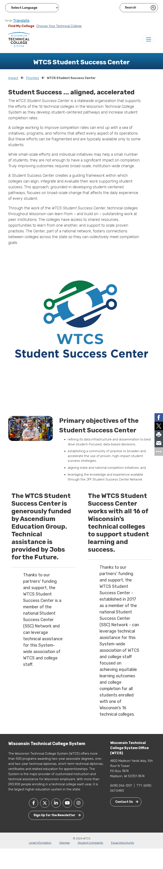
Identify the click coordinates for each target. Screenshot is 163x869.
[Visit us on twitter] (44, 803)
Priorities (32, 78)
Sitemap (64, 842)
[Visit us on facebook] (33, 803)
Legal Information (40, 842)
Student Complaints (90, 842)
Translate (21, 20)
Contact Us (124, 802)
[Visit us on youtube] (67, 803)
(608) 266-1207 (121, 785)
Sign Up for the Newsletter (55, 815)
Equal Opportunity (122, 842)
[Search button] (153, 7)
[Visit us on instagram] (78, 803)
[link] (159, 417)
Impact (13, 78)
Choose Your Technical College (59, 26)
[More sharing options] (159, 451)
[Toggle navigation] (148, 39)
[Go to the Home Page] (19, 39)
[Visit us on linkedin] (56, 803)
